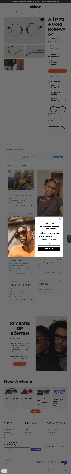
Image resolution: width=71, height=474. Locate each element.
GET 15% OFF (49, 249)
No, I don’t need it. (49, 252)
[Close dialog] (61, 218)
